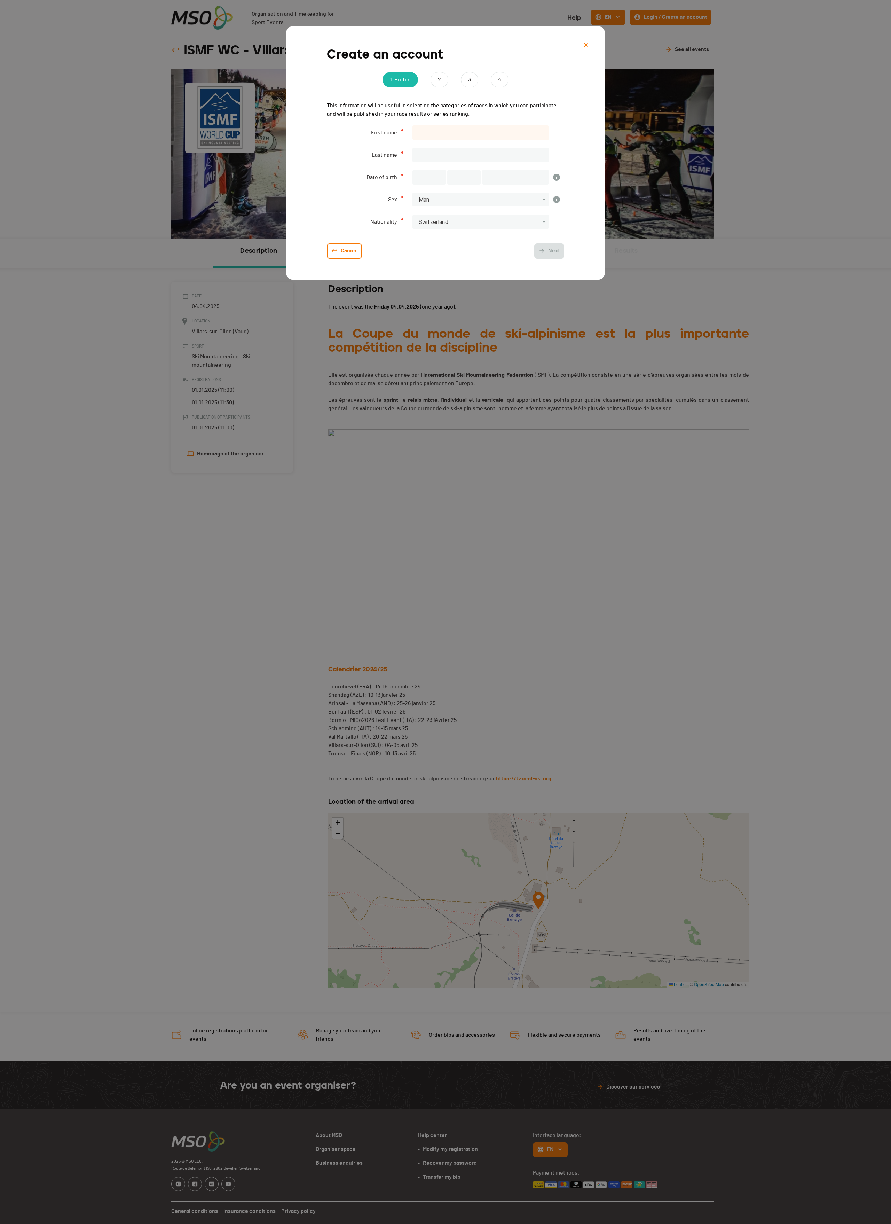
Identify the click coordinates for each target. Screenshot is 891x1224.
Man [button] (424, 199)
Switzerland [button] (433, 222)
